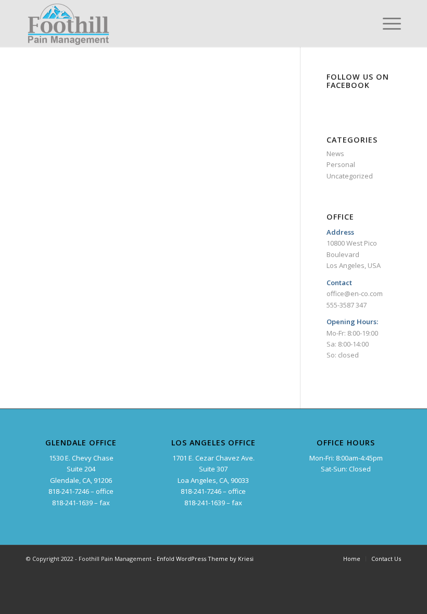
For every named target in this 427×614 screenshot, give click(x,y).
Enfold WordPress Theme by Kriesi (205, 558)
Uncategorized (349, 176)
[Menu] (386, 23)
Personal (340, 164)
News (335, 153)
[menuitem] (352, 558)
